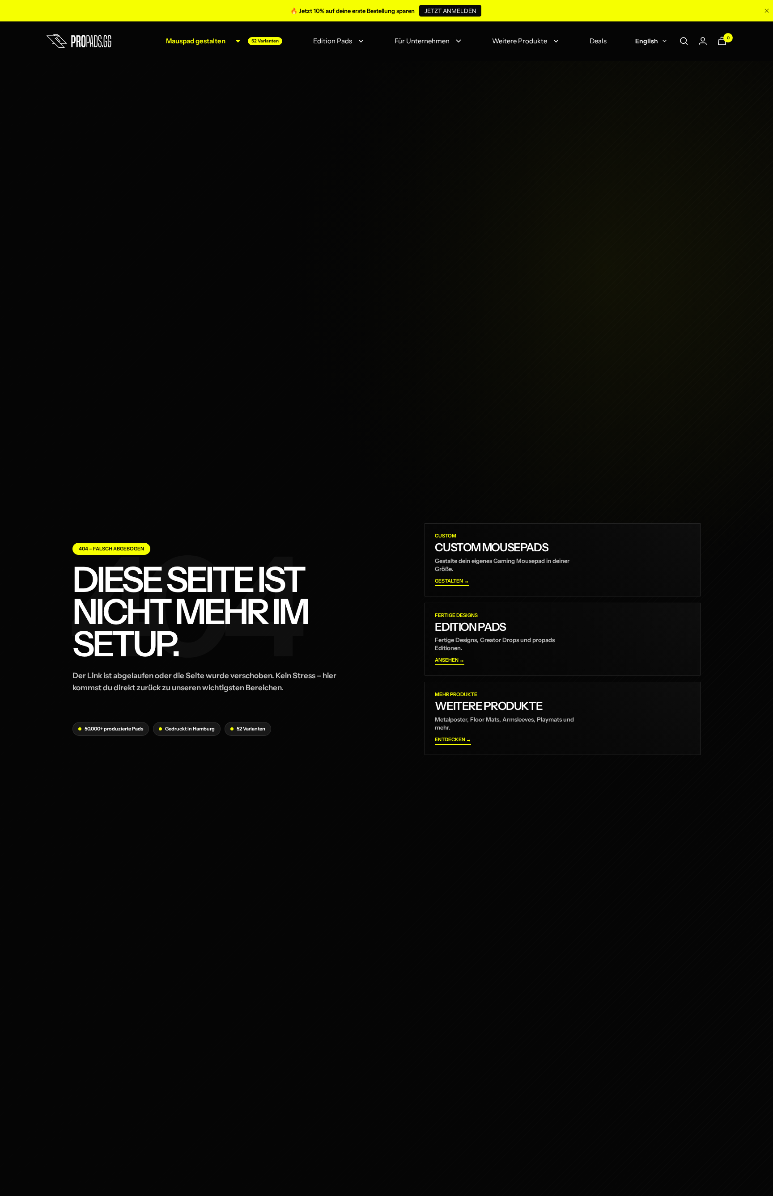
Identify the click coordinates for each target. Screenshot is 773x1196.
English (646, 41)
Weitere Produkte (519, 41)
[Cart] (722, 41)
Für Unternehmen (422, 41)
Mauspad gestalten (195, 41)
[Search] (684, 41)
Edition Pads (332, 41)
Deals (598, 41)
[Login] (703, 41)
